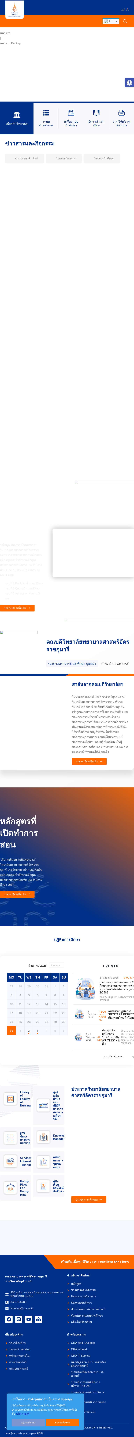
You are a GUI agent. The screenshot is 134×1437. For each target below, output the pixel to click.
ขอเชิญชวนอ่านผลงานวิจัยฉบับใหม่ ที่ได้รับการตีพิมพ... (46, 338)
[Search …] (125, 21)
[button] (129, 82)
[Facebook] (9, 1319)
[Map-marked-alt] (38, 1319)
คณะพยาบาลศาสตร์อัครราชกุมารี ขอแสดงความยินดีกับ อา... (51, 458)
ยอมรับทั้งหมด (62, 1422)
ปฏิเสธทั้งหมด (28, 1422)
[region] (45, 1412)
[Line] (19, 1319)
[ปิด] (80, 1396)
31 (11, 1030)
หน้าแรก (5, 33)
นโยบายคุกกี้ (22, 1413)
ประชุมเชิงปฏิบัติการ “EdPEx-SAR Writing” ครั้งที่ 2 (111, 1037)
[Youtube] (28, 1319)
